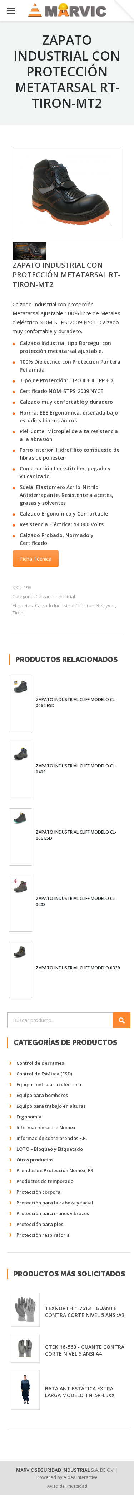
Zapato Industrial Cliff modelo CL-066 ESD (76, 835)
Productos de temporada (45, 1181)
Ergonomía (28, 1116)
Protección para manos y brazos (52, 1213)
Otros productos (34, 1159)
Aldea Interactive (81, 1477)
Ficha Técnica (35, 558)
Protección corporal (39, 1192)
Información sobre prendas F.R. (51, 1138)
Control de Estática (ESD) (44, 1073)
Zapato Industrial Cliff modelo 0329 (78, 968)
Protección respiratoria (43, 1235)
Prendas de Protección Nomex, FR (54, 1170)
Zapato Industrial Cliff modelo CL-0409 (76, 769)
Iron (90, 605)
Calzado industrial (55, 596)
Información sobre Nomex (45, 1127)
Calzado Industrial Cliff (59, 605)
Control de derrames (40, 1063)
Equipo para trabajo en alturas (51, 1106)
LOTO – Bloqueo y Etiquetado (49, 1149)
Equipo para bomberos (42, 1095)
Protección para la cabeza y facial (54, 1202)
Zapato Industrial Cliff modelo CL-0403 (76, 901)
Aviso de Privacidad (67, 1486)
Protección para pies (39, 1224)
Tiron (18, 612)
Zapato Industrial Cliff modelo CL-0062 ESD (76, 702)
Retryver (105, 605)
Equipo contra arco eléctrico (48, 1084)
